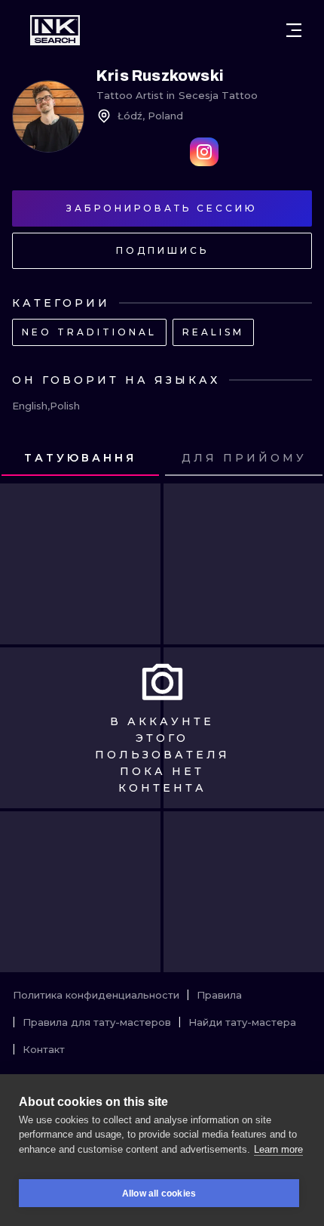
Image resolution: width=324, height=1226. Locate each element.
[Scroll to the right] (298, 458)
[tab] (80, 458)
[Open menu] (294, 30)
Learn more (278, 1149)
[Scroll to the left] (26, 458)
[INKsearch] (55, 30)
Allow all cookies (159, 1193)
